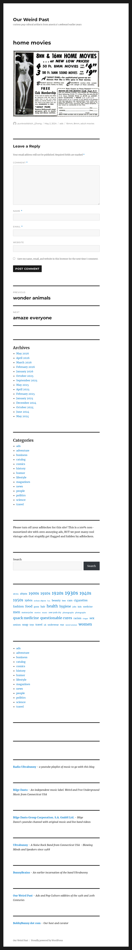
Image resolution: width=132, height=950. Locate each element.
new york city (55, 612)
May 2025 (22, 384)
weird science (71, 625)
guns (36, 606)
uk (45, 625)
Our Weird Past (31, 19)
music (44, 613)
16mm (69, 123)
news (19, 486)
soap (25, 624)
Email (18, 226)
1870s (16, 594)
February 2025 (25, 393)
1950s (18, 600)
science (21, 499)
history (20, 468)
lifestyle (21, 477)
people (20, 490)
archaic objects (40, 601)
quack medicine (26, 618)
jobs (74, 607)
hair (43, 606)
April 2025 (22, 389)
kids (80, 607)
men (16, 612)
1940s (85, 593)
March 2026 (24, 362)
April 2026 (23, 358)
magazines (23, 481)
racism (77, 618)
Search (17, 559)
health (52, 606)
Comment (20, 162)
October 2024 (24, 407)
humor (20, 473)
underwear (53, 624)
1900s (34, 593)
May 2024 (22, 416)
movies (37, 613)
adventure (22, 450)
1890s (23, 593)
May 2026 (22, 353)
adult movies (87, 123)
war (62, 624)
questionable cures (56, 618)
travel (20, 504)
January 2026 (24, 371)
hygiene (65, 606)
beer (64, 600)
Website (18, 242)
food (28, 606)
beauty (56, 600)
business (21, 455)
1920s (57, 593)
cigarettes (81, 600)
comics (20, 464)
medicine (88, 606)
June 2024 (22, 411)
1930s (71, 593)
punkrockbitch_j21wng (30, 123)
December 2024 (26, 402)
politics (21, 495)
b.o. (48, 601)
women (85, 624)
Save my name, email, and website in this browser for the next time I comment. (57, 259)
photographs (80, 613)
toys (32, 624)
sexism (17, 624)
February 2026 (25, 367)
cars (69, 600)
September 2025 (26, 380)
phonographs (68, 613)
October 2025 (24, 375)
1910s (45, 593)
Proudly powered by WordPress (47, 940)
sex (92, 618)
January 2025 (24, 398)
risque (85, 619)
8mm (77, 123)
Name (17, 211)
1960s (28, 600)
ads (61, 123)
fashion (18, 606)
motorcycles (27, 612)
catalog (21, 459)
